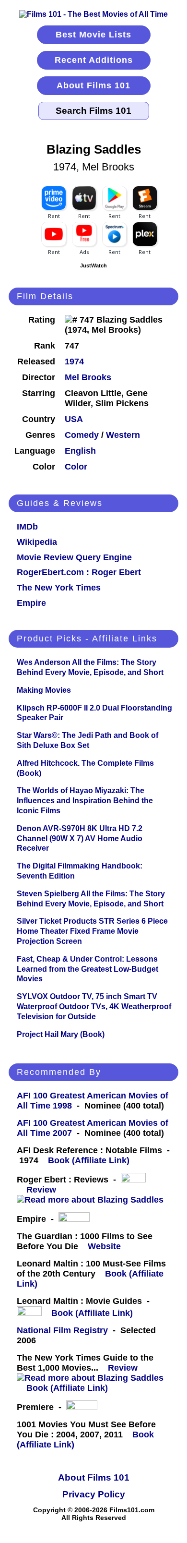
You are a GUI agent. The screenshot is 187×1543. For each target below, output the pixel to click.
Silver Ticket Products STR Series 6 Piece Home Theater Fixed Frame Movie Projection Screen (92, 931)
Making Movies (44, 690)
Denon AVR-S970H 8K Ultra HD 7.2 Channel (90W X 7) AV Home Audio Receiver (79, 838)
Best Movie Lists (93, 34)
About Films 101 (93, 85)
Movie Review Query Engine (74, 557)
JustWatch (93, 265)
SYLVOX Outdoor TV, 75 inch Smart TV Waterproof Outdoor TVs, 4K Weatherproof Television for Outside (94, 1006)
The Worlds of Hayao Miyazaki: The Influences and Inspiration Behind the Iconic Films (85, 800)
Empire (31, 603)
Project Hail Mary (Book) (61, 1034)
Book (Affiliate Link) (88, 1160)
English (80, 451)
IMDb (27, 526)
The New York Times (59, 587)
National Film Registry (62, 1330)
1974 (74, 361)
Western (123, 435)
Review (43, 1189)
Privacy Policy (93, 1494)
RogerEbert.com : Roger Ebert (79, 572)
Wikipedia (37, 542)
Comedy (82, 435)
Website (104, 1246)
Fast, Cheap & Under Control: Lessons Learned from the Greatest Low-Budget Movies (87, 969)
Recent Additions (94, 60)
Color (76, 466)
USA (74, 419)
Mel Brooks (88, 377)
